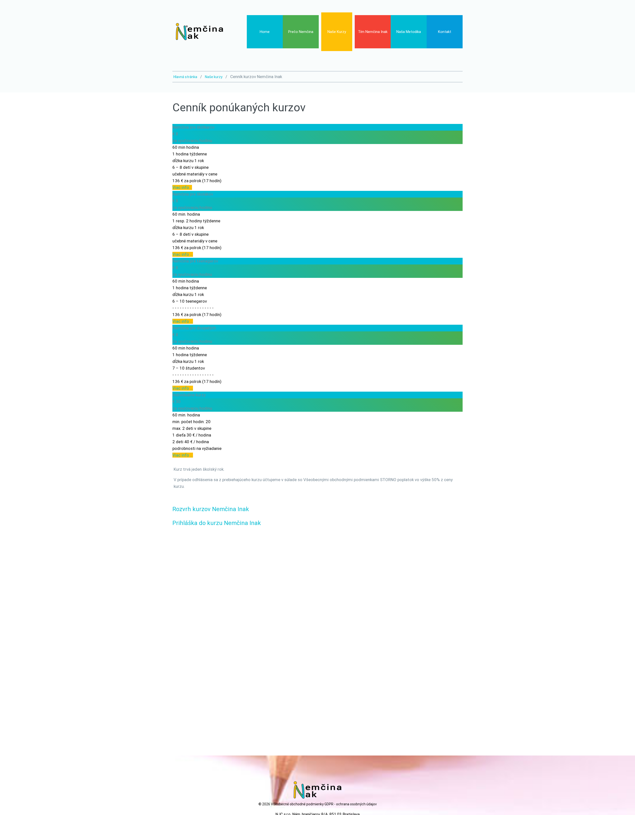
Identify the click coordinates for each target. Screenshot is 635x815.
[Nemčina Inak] (199, 31)
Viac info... (182, 187)
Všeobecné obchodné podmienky (297, 804)
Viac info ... (182, 254)
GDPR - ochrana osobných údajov (350, 804)
